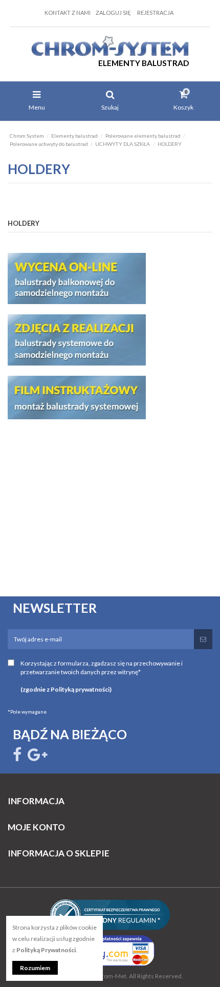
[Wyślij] (203, 639)
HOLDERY (23, 223)
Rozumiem (35, 968)
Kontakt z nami (68, 12)
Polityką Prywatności (46, 950)
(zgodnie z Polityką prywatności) (66, 689)
